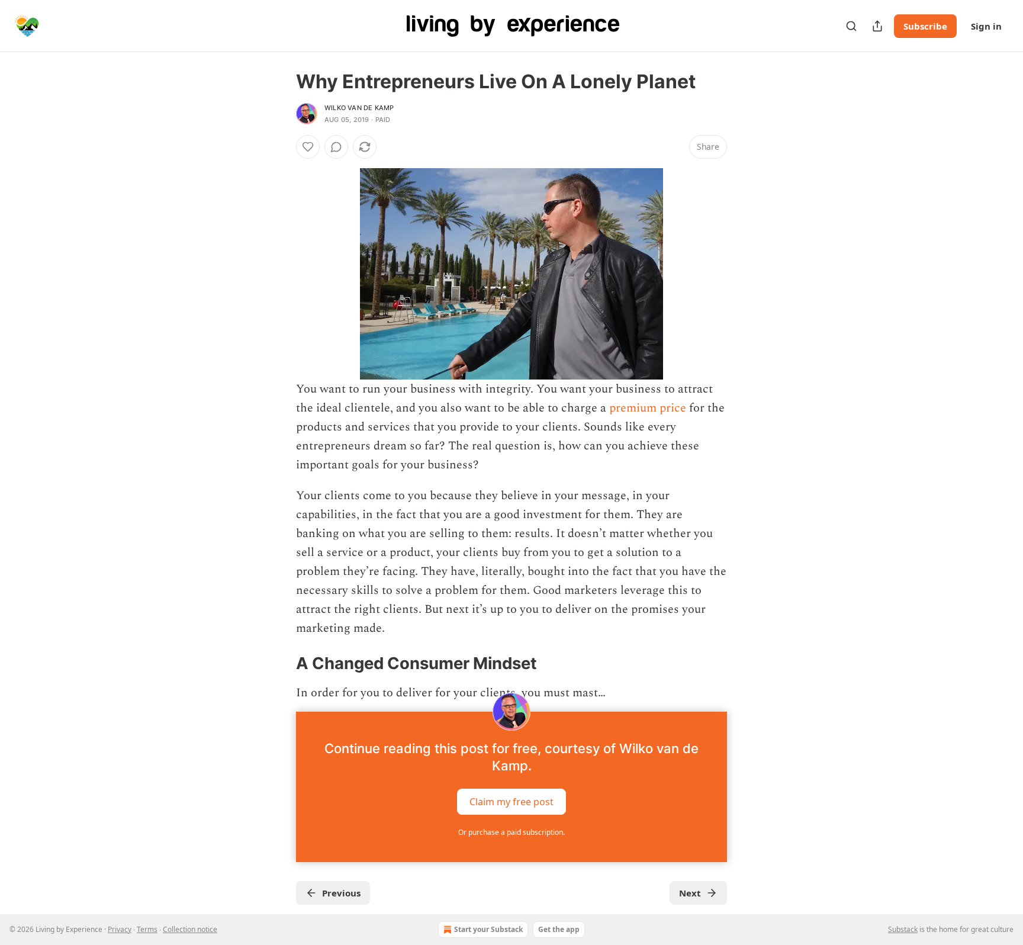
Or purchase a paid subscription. (511, 832)
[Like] (308, 147)
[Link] (279, 663)
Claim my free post (511, 801)
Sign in (986, 26)
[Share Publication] (877, 26)
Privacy (119, 929)
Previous (341, 893)
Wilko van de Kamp (359, 108)
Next (690, 893)
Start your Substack (488, 929)
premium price (647, 408)
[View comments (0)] (336, 147)
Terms (147, 929)
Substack (903, 929)
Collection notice (190, 929)
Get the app (559, 929)
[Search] (851, 26)
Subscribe (925, 26)
